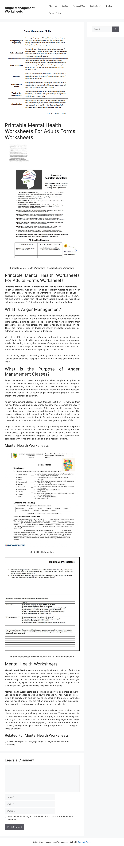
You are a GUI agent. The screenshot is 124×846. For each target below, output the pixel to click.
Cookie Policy (95, 6)
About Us (53, 6)
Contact (65, 6)
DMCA (109, 6)
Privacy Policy (55, 13)
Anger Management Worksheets (20, 9)
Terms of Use (79, 6)
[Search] (115, 29)
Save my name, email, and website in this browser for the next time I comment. (41, 818)
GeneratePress (84, 842)
